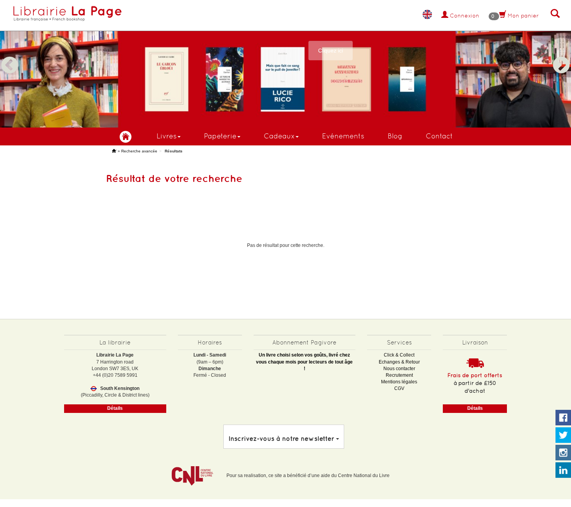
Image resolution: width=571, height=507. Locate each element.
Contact (439, 136)
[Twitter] (563, 435)
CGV (399, 388)
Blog (395, 136)
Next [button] (561, 56)
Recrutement (399, 375)
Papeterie (220, 136)
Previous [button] (9, 56)
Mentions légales (399, 382)
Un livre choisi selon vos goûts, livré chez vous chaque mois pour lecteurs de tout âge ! (304, 361)
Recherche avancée (139, 151)
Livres (167, 136)
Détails (115, 408)
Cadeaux (279, 136)
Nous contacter (399, 368)
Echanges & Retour (399, 362)
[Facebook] (563, 418)
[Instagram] (563, 453)
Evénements (343, 136)
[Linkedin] (563, 470)
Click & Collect (399, 355)
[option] (285, 64)
